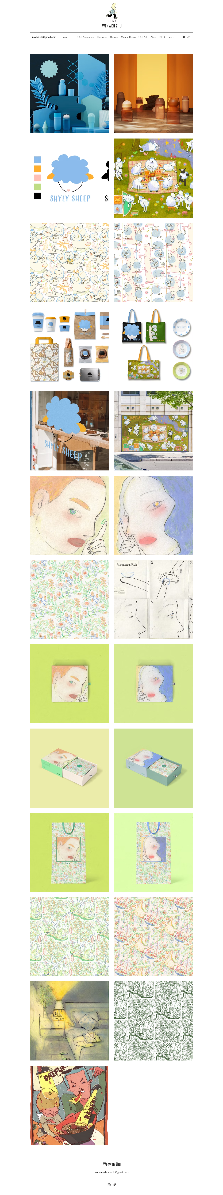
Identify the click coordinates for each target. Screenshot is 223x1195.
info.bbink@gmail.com (44, 37)
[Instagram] (183, 37)
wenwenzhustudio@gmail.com (111, 1172)
